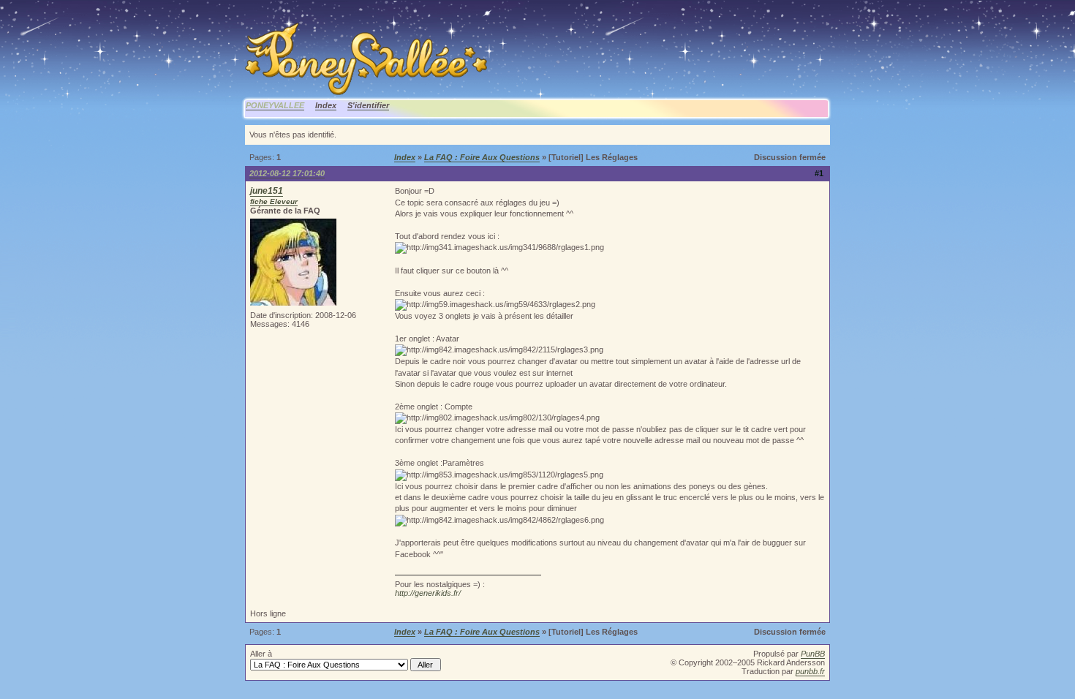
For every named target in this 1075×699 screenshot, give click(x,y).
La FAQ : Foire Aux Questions (482, 157)
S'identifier (368, 105)
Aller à (261, 653)
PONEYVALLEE (275, 105)
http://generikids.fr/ (428, 593)
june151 (266, 191)
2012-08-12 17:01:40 (287, 173)
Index (325, 105)
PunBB (813, 653)
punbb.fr (810, 671)
